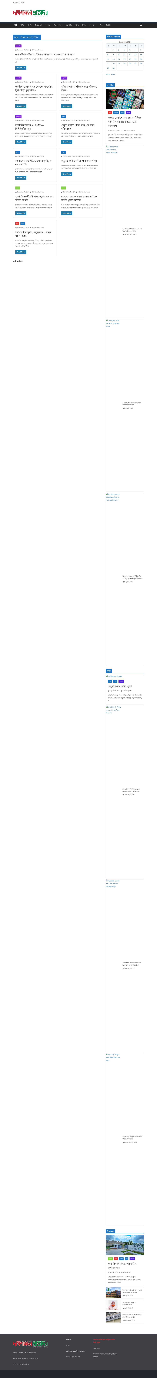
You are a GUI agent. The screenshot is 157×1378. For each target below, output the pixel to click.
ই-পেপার (108, 25)
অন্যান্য (91, 25)
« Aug (108, 74)
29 (108, 68)
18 (125, 59)
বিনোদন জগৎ (38, 25)
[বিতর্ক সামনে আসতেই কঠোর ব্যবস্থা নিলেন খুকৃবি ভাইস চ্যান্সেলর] (113, 1292)
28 (141, 64)
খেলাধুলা (48, 25)
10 (119, 55)
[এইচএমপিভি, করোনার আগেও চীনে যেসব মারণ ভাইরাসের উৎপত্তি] (113, 966)
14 (141, 55)
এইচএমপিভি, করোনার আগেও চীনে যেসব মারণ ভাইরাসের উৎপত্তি (132, 964)
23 (114, 64)
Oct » (113, 74)
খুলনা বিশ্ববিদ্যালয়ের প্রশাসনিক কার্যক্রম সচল (122, 1265)
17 (119, 59)
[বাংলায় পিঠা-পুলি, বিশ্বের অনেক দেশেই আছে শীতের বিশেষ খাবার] (113, 792)
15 (108, 59)
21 (141, 59)
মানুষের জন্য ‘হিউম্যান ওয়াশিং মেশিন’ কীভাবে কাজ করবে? (132, 1138)
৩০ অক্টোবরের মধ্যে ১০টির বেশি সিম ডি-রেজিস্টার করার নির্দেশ (132, 230)
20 (135, 59)
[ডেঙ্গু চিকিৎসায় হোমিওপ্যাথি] (125, 676)
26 (130, 64)
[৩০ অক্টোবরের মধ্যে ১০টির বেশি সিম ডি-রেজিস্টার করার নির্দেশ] (113, 231)
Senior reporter (127, 691)
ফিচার (77, 25)
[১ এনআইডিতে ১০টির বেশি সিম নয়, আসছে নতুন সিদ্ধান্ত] (113, 405)
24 (119, 64)
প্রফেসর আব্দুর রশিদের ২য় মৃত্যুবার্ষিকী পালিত (129, 1303)
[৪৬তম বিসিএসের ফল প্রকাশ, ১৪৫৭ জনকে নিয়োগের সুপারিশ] (113, 1317)
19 (130, 59)
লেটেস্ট (22, 223)
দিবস (101, 25)
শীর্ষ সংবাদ (128, 112)
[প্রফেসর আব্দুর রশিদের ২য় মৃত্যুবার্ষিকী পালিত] (113, 1305)
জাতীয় (22, 25)
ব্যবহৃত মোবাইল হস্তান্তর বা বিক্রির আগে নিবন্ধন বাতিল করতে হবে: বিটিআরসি (124, 121)
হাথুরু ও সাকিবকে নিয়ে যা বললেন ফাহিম (79, 160)
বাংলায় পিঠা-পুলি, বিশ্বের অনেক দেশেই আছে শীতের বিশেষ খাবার (131, 790)
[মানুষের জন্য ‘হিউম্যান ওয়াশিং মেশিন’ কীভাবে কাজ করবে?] (113, 1139)
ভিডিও (84, 25)
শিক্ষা (126, 1258)
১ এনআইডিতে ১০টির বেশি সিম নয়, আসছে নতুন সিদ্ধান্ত (132, 403)
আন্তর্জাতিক (69, 25)
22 (108, 64)
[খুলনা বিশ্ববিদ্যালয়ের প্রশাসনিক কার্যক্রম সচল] (125, 1245)
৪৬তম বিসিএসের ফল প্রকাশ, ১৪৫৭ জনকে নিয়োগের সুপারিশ (132, 1316)
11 (124, 55)
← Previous (18, 261)
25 (125, 64)
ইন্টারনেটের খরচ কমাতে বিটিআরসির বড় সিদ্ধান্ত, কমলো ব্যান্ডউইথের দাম (132, 577)
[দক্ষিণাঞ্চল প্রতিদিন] (16, 25)
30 (114, 68)
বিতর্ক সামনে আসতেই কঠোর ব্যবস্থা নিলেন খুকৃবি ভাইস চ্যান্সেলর (132, 1291)
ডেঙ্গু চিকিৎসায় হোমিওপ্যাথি (120, 686)
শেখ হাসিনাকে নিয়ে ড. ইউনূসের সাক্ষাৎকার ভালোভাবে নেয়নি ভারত (44, 54)
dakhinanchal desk (38, 50)
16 (114, 59)
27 (135, 64)
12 (130, 55)
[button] (95, 25)
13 (135, 55)
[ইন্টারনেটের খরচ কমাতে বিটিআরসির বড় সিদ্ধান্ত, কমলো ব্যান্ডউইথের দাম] (113, 579)
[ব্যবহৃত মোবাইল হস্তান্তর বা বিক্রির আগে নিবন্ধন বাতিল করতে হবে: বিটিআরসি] (125, 99)
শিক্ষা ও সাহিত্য (58, 25)
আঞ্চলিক (29, 25)
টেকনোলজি (116, 112)
